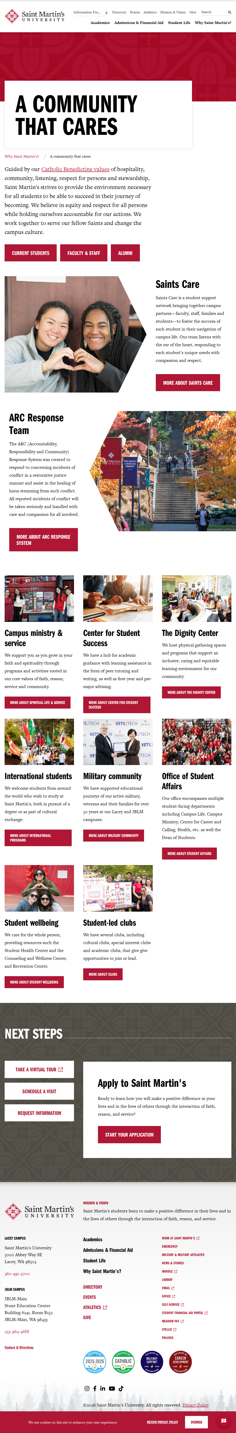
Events (135, 12)
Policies (168, 1337)
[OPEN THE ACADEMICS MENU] (93, 30)
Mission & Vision (173, 12)
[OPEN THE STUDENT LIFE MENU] (171, 30)
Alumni (125, 252)
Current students (30, 252)
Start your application (129, 1134)
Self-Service (171, 1304)
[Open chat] (223, 1420)
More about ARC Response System (43, 539)
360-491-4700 (17, 1273)
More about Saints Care (188, 382)
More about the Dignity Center (191, 692)
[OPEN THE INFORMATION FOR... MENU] (96, 12)
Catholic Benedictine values (75, 169)
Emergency (170, 1246)
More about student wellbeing (34, 982)
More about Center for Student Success (113, 705)
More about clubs (103, 974)
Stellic (167, 1329)
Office (166, 1296)
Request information (39, 1112)
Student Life (94, 1260)
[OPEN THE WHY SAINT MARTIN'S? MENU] (198, 30)
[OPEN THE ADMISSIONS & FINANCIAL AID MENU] (117, 30)
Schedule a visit (39, 1091)
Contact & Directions (19, 1347)
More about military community (114, 835)
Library (167, 1279)
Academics (92, 1239)
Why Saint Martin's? (22, 156)
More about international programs (30, 838)
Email (166, 1287)
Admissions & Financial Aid (108, 1249)
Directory (119, 12)
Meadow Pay (170, 1321)
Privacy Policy (196, 1405)
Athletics (150, 12)
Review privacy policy (162, 1422)
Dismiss (196, 1422)
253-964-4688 (17, 1331)
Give (192, 12)
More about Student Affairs (189, 853)
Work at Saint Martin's (178, 1238)
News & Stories (173, 1263)
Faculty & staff (84, 252)
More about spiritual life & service (37, 702)
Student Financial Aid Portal (182, 1312)
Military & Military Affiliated (183, 1254)
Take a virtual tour (36, 1069)
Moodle (167, 1271)
